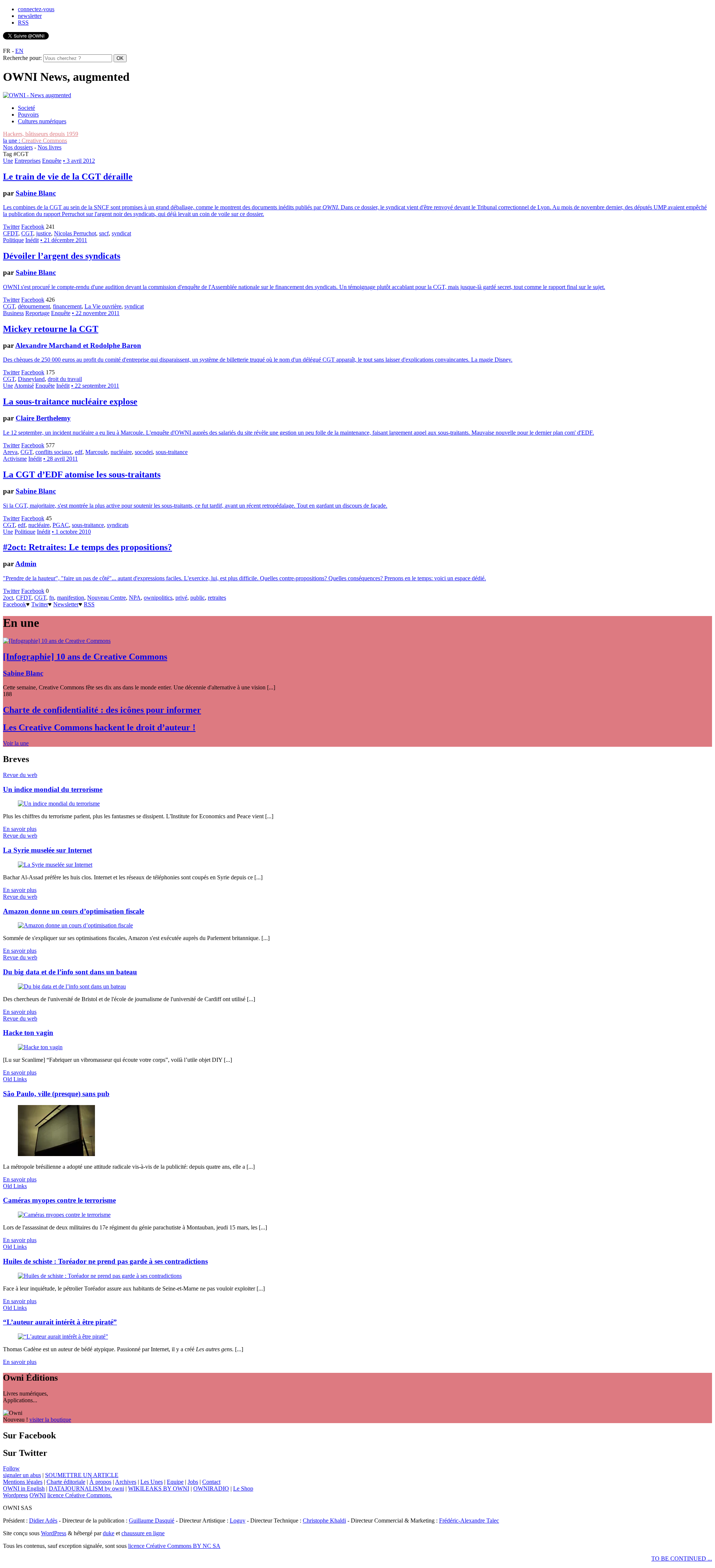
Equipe (175, 1482)
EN (19, 51)
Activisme (15, 459)
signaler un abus (22, 1475)
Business (13, 313)
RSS (23, 22)
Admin (25, 564)
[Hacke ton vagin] (40, 1047)
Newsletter (66, 604)
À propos (100, 1482)
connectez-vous (36, 9)
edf (78, 452)
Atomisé (24, 386)
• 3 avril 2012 (79, 161)
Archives (125, 1482)
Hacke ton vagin (28, 1033)
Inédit (32, 240)
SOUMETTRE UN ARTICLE (81, 1475)
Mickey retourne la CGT (50, 329)
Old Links (15, 1079)
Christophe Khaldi (324, 1520)
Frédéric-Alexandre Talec (469, 1520)
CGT (27, 233)
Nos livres (49, 147)
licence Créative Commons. (79, 1495)
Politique (13, 240)
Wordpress (15, 1495)
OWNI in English (24, 1488)
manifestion (70, 597)
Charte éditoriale (66, 1482)
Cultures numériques (42, 121)
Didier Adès (43, 1520)
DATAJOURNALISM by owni (86, 1488)
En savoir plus (19, 829)
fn (51, 597)
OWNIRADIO (211, 1488)
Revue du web (20, 775)
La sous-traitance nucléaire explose (70, 401)
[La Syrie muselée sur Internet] (55, 864)
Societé (26, 108)
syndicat (121, 233)
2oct (8, 597)
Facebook (32, 226)
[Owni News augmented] (37, 95)
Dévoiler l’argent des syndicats (61, 256)
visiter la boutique (50, 1419)
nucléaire (121, 452)
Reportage (37, 313)
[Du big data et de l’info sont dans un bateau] (72, 986)
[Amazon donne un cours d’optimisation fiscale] (75, 925)
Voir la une (16, 743)
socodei (144, 452)
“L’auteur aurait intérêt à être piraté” (60, 1322)
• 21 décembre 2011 (63, 240)
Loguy (237, 1520)
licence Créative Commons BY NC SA (174, 1546)
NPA (135, 597)
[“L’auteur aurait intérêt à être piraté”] (63, 1336)
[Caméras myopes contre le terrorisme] (64, 1215)
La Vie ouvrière (103, 306)
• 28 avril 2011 (60, 459)
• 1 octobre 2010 (71, 532)
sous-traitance (172, 452)
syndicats (117, 525)
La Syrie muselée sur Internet (47, 850)
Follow (11, 1468)
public (197, 597)
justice (43, 233)
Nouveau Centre (106, 597)
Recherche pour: (22, 58)
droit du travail (65, 379)
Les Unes (151, 1482)
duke (108, 1533)
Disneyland (31, 379)
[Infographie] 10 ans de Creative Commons (85, 656)
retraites (217, 597)
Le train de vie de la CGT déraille (68, 176)
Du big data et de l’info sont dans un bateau (70, 972)
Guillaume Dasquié (151, 1520)
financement (67, 306)
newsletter (30, 16)
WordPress (53, 1533)
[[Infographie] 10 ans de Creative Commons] (57, 641)
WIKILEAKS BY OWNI (158, 1488)
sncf (104, 233)
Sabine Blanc (36, 193)
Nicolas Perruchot (75, 233)
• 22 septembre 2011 (95, 386)
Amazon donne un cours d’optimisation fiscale (73, 911)
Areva (10, 452)
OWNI (37, 1495)
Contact (211, 1482)
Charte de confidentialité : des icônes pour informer (102, 710)
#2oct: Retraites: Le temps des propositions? (87, 547)
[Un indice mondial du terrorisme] (59, 803)
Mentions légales (22, 1482)
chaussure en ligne (143, 1533)
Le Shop (243, 1488)
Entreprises (28, 161)
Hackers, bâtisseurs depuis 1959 (40, 134)
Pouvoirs (28, 114)
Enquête (51, 161)
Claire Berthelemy (43, 418)
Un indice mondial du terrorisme (52, 789)
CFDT (10, 233)
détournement (34, 306)
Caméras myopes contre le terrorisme (59, 1200)
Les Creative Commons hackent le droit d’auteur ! (99, 727)
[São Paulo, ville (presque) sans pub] (56, 1154)
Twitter (11, 226)
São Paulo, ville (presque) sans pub (56, 1094)
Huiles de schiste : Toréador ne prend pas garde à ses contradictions (105, 1261)
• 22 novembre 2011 (96, 313)
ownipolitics (158, 597)
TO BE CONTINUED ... (681, 1558)
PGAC (61, 525)
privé (181, 597)
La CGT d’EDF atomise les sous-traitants (82, 474)
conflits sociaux (53, 452)
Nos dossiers (18, 147)
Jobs (193, 1482)
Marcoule (96, 452)
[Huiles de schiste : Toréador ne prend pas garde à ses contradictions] (100, 1276)
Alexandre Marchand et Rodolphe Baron (78, 345)
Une (8, 161)
